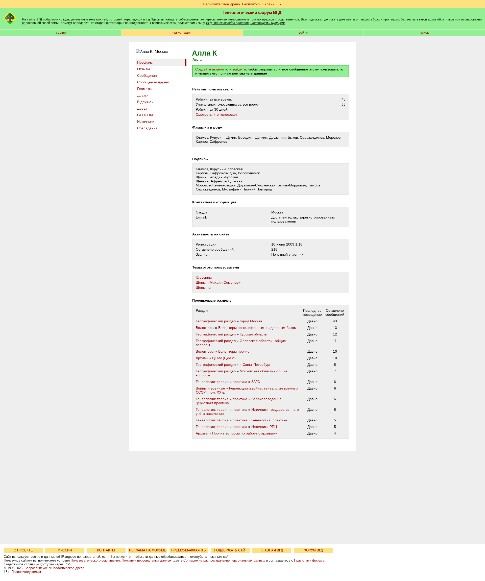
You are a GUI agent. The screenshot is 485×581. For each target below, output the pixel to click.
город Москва (251, 321)
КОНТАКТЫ (106, 550)
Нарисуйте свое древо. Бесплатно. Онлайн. (239, 4)
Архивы (202, 358)
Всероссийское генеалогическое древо (54, 568)
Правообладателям (26, 572)
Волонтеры (205, 328)
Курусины (204, 277)
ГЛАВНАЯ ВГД (272, 550)
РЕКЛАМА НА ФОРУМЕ (147, 550)
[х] (280, 4)
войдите (239, 69)
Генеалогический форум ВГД (252, 12)
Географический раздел (216, 321)
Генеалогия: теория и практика (221, 382)
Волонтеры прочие (234, 351)
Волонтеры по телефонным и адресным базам (257, 328)
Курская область (253, 334)
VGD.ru (61, 32)
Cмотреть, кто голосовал (216, 114)
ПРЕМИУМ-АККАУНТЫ (189, 550)
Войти (303, 32)
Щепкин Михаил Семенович (219, 282)
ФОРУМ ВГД (313, 550)
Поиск (424, 32)
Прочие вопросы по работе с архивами (244, 433)
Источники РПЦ (264, 427)
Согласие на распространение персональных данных (224, 560)
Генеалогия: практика (269, 420)
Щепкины (203, 287)
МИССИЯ (65, 550)
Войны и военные (210, 388)
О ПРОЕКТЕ (23, 550)
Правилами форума (309, 560)
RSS (67, 564)
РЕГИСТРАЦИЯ (182, 32)
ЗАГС (255, 382)
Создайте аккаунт (209, 69)
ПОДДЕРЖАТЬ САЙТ (230, 550)
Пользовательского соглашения (95, 560)
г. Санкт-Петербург (255, 364)
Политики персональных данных (147, 560)
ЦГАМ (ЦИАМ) (224, 358)
